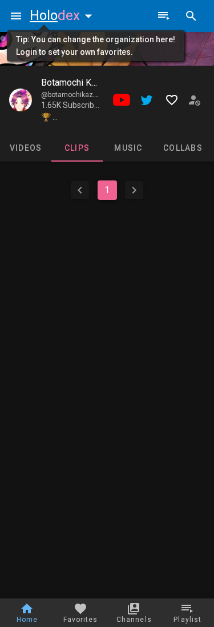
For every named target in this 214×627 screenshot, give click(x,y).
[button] (63, 15)
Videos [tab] (26, 147)
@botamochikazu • (72, 95)
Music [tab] (128, 147)
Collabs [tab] (183, 147)
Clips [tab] (77, 147)
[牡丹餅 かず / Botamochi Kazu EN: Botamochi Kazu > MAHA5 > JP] (20, 100)
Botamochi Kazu (73, 82)
